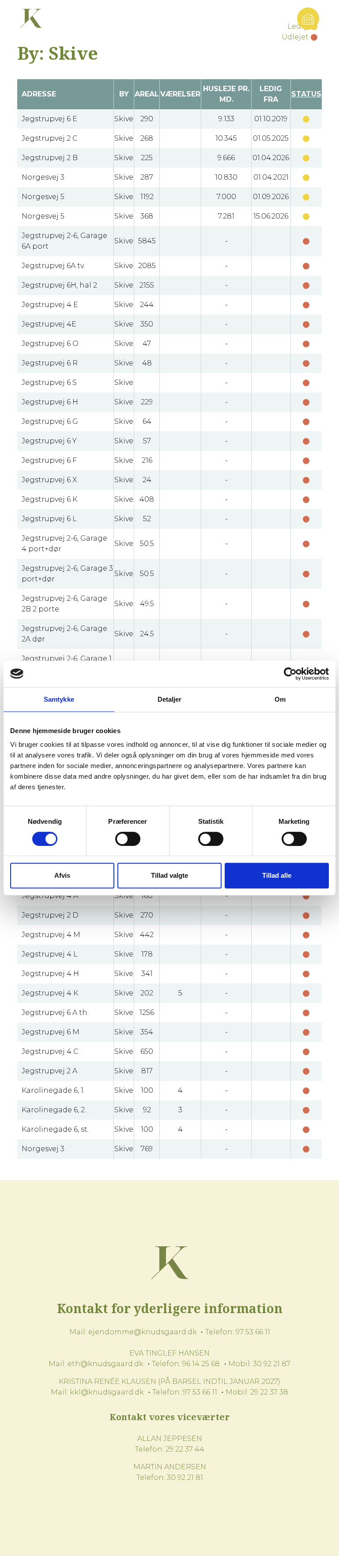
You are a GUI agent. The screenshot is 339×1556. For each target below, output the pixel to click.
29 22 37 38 (269, 1392)
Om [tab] (280, 699)
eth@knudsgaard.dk (105, 1364)
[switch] (127, 839)
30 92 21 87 (271, 1364)
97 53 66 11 (253, 1332)
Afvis (62, 875)
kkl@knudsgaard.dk (107, 1392)
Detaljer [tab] (170, 699)
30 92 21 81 (185, 1477)
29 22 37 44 (185, 1449)
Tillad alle (276, 875)
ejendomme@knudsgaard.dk (142, 1332)
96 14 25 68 (201, 1364)
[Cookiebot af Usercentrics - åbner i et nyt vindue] (290, 673)
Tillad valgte (169, 875)
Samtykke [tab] (59, 699)
